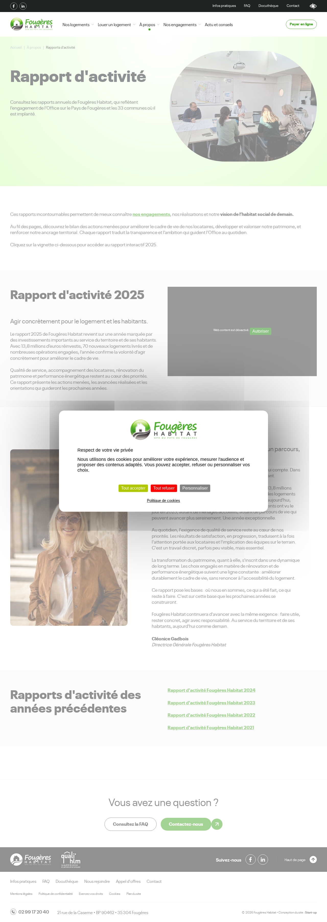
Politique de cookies (163, 500)
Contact (293, 5)
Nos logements (76, 24)
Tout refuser (163, 488)
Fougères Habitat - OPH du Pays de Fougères (31, 24)
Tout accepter (133, 488)
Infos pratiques (224, 5)
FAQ (247, 5)
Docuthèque (268, 5)
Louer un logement (114, 24)
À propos (147, 24)
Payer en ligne (301, 23)
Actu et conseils (219, 24)
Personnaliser (195, 488)
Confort (313, 6)
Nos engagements (180, 24)
